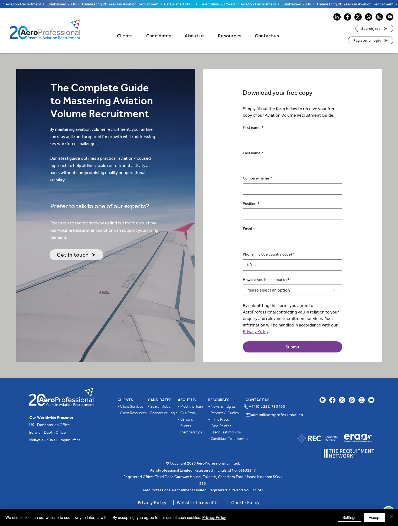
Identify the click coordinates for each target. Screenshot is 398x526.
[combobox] (292, 290)
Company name (257, 178)
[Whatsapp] (368, 17)
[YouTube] (389, 17)
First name (253, 127)
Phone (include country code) (269, 254)
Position (251, 203)
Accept (374, 517)
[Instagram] (379, 17)
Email (249, 229)
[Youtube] (371, 400)
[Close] (391, 517)
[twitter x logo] (342, 400)
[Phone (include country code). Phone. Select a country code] (251, 265)
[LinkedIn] (337, 17)
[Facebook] (347, 17)
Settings (349, 517)
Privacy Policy (214, 517)
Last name (253, 153)
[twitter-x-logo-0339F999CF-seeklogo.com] (358, 17)
